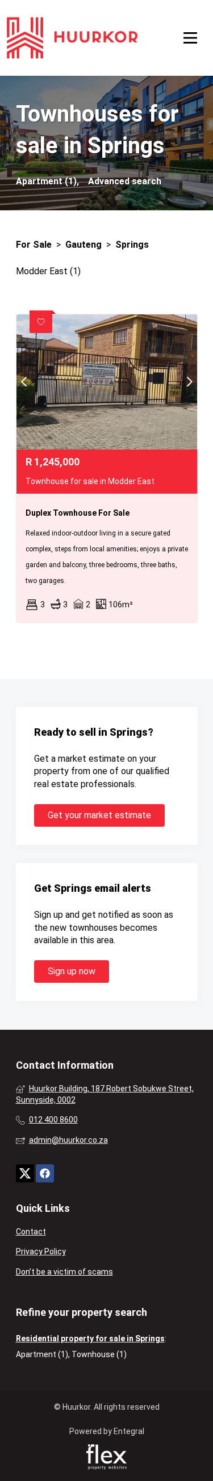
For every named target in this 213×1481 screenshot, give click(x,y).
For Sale (34, 244)
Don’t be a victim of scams (64, 1271)
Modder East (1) (48, 271)
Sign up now (71, 971)
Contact (31, 1231)
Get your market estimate (99, 815)
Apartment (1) (42, 1354)
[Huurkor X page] (25, 1173)
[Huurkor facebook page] (45, 1173)
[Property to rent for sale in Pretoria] (72, 38)
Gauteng (83, 244)
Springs (132, 244)
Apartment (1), (47, 181)
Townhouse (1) (99, 1354)
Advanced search (124, 181)
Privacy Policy (41, 1251)
